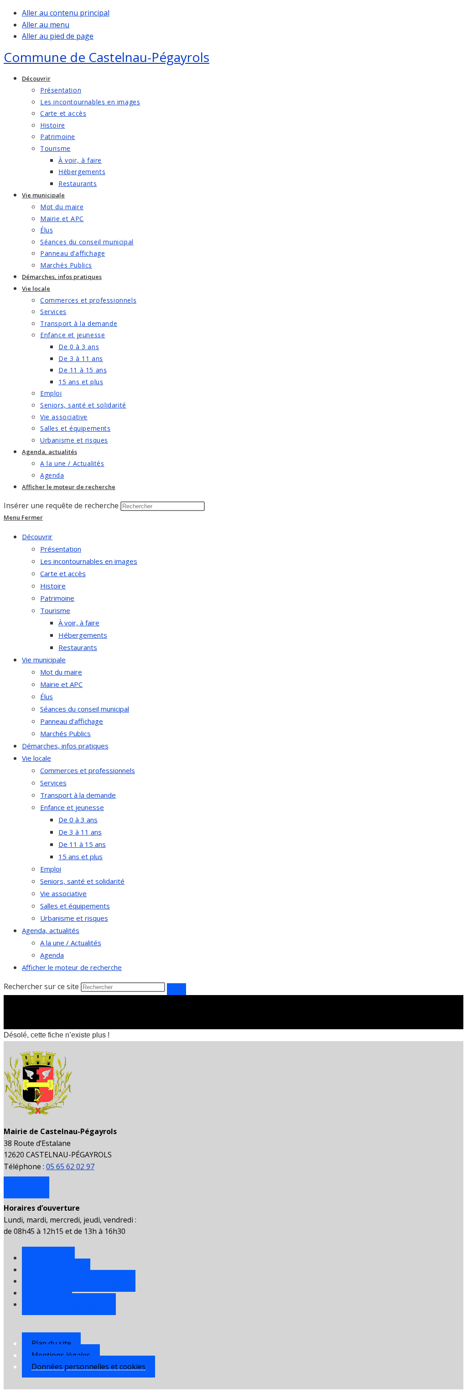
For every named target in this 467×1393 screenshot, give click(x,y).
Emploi (50, 868)
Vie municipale (44, 659)
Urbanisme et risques (74, 918)
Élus (46, 696)
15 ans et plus (80, 856)
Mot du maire (61, 671)
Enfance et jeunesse (72, 807)
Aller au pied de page (57, 36)
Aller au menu (45, 25)
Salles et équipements (75, 905)
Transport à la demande (78, 795)
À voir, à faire (78, 622)
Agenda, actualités (50, 930)
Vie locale (36, 758)
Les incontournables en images (88, 561)
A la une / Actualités (70, 942)
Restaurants (77, 647)
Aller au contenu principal (65, 13)
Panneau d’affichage (71, 721)
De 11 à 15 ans (82, 844)
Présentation (60, 548)
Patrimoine (57, 598)
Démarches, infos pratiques (65, 745)
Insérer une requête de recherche (61, 505)
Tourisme (55, 610)
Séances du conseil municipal (84, 708)
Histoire (53, 585)
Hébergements (82, 635)
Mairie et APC (61, 684)
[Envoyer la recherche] (176, 989)
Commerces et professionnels (87, 770)
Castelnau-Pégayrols (106, 57)
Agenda (52, 955)
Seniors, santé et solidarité (82, 881)
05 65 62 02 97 (70, 1166)
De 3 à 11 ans (80, 831)
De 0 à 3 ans (78, 819)
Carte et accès (63, 573)
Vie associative (63, 893)
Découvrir (37, 536)
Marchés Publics (65, 733)
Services (53, 782)
